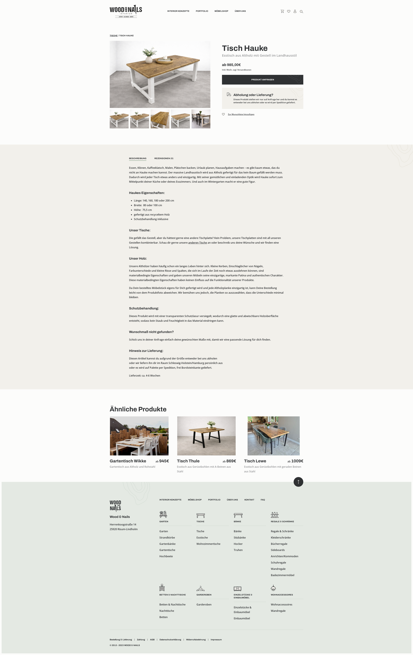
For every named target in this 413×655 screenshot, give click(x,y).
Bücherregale (279, 544)
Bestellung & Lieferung (121, 640)
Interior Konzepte (178, 11)
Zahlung (141, 640)
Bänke (237, 521)
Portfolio (202, 11)
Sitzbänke (240, 537)
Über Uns (232, 500)
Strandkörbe (167, 537)
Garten (163, 521)
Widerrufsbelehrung (196, 640)
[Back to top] (298, 482)
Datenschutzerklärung (170, 640)
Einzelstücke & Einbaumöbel (243, 610)
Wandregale (278, 569)
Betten (163, 617)
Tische (114, 36)
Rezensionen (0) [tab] (163, 158)
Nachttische (166, 611)
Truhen (238, 550)
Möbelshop (221, 11)
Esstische (202, 537)
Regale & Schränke (282, 521)
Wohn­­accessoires (282, 595)
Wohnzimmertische (208, 544)
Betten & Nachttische (172, 595)
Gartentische (167, 550)
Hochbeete (166, 556)
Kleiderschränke (281, 537)
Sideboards (278, 550)
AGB (152, 640)
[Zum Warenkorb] (282, 11)
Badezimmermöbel (282, 575)
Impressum (216, 640)
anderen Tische (197, 242)
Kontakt (249, 500)
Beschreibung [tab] (137, 158)
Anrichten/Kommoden (284, 556)
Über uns (240, 11)
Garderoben (204, 595)
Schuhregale (278, 562)
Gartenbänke (167, 544)
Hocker (238, 544)
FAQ (263, 500)
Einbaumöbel (242, 618)
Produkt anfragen (262, 80)
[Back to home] (126, 11)
